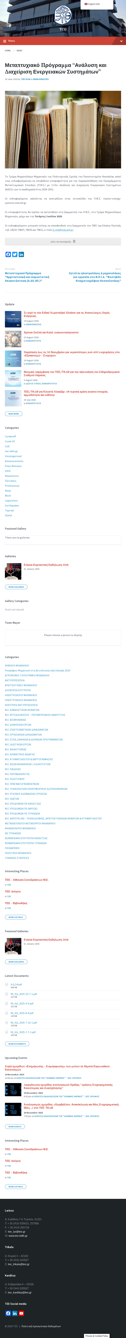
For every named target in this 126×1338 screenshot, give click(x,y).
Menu (11, 41)
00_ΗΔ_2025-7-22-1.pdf (24, 1022)
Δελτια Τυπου (33, 383)
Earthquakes (12, 505)
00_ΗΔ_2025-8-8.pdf (22, 1013)
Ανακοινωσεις (41, 79)
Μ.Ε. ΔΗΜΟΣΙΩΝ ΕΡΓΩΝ (18, 724)
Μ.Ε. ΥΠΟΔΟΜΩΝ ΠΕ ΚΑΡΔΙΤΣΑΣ (23, 803)
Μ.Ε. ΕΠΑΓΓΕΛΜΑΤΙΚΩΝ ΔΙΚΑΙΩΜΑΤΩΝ (26, 729)
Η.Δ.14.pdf (16, 984)
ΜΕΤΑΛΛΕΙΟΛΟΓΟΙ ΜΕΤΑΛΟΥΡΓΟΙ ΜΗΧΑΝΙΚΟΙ (30, 823)
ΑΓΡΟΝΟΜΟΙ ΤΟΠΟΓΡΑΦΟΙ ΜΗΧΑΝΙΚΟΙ (27, 675)
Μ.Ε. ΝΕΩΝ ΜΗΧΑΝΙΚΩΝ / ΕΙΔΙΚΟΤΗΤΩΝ (28, 764)
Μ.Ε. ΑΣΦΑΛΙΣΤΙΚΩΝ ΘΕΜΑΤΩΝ (22, 710)
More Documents (17, 1044)
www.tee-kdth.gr (18, 1235)
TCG (63, 29)
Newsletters (12, 475)
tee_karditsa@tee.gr (20, 1292)
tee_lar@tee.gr (16, 1231)
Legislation (11, 500)
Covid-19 (10, 441)
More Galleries (16, 587)
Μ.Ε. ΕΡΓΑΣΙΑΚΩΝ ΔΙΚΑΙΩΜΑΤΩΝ (23, 734)
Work (8, 495)
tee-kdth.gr (11, 451)
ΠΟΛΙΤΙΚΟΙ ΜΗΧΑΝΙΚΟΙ (18, 853)
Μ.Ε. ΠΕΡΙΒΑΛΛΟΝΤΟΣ (17, 774)
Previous (10, 269)
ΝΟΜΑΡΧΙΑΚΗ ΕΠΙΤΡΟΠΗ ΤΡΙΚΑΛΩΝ (26, 843)
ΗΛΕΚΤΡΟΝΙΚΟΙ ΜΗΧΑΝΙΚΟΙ (21, 700)
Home (8, 50)
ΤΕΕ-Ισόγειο (13, 891)
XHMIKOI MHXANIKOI (17, 665)
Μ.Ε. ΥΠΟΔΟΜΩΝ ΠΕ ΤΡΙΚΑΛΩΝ (22, 813)
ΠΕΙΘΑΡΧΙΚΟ (12, 848)
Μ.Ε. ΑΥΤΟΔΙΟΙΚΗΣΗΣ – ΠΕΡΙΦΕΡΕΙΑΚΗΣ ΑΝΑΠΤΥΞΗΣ (35, 714)
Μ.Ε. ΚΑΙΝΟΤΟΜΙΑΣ (16, 749)
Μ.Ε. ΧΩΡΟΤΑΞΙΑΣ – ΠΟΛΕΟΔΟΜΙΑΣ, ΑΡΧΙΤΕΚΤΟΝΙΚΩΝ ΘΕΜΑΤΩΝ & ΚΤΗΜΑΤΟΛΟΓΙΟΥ (53, 818)
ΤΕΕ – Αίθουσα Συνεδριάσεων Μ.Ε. (27, 879)
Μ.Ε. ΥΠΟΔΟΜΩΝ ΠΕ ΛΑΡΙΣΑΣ (21, 808)
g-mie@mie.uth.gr (63, 229)
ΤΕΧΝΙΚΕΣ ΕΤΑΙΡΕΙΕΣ (17, 858)
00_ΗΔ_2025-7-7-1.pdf (23, 1032)
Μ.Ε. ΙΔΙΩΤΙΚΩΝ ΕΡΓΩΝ (18, 744)
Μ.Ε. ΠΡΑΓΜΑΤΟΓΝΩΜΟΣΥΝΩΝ (22, 784)
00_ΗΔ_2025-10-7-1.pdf (24, 994)
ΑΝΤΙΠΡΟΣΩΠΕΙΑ (15, 680)
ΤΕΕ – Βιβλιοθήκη (16, 903)
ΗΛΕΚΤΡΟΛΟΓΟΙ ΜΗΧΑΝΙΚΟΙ (21, 695)
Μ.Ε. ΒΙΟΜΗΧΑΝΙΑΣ (15, 719)
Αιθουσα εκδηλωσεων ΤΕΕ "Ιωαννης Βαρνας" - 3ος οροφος (49, 1077)
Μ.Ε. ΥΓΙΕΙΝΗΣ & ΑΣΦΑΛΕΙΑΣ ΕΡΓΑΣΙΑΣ (26, 793)
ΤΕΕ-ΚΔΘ (25, 79)
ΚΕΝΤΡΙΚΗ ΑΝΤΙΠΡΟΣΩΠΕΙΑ (21, 705)
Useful (8, 515)
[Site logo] (63, 23)
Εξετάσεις (10, 480)
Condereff (10, 436)
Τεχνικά (9, 510)
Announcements (14, 461)
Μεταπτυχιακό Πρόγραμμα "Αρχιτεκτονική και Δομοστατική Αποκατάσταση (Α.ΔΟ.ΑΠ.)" (27, 277)
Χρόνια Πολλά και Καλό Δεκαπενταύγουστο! (51, 332)
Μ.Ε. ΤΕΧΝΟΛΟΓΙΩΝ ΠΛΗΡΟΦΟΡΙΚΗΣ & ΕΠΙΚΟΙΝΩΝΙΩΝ (36, 788)
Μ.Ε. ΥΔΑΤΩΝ (12, 798)
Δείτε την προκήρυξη (61, 241)
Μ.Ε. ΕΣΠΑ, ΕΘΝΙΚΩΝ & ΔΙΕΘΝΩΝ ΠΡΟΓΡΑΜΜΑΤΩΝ (34, 739)
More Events (15, 1126)
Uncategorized (13, 456)
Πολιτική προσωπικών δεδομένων (41, 1326)
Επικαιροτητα (33, 340)
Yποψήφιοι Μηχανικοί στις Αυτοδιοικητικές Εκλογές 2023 (37, 670)
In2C (7, 446)
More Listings (16, 917)
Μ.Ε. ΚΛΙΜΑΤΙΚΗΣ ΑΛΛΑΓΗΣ (20, 754)
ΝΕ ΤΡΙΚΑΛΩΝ (13, 833)
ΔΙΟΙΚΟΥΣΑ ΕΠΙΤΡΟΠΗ (18, 690)
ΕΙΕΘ (7, 471)
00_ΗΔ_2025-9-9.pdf (22, 1003)
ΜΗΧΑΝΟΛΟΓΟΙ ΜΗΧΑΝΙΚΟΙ (20, 828)
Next (118, 269)
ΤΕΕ (9, 884)
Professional (12, 485)
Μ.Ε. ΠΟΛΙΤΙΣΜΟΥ (14, 779)
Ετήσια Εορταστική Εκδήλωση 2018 (46, 564)
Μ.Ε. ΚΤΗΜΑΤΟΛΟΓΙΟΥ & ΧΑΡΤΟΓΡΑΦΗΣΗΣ (29, 759)
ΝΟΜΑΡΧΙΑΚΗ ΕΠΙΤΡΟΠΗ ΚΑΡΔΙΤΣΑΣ (26, 838)
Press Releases (13, 466)
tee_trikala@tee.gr (18, 1264)
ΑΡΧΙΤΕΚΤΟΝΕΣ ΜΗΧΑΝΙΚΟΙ (21, 685)
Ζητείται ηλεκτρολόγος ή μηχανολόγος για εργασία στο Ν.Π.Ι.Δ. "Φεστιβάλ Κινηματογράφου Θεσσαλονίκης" (95, 277)
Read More (14, 414)
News (19, 50)
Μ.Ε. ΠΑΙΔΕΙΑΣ (13, 769)
